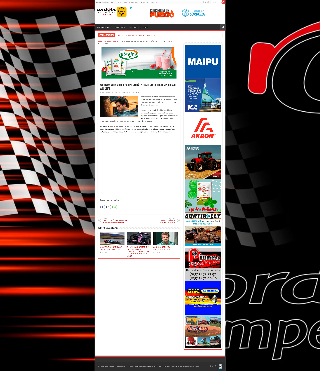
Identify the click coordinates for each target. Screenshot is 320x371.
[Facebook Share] (102, 207)
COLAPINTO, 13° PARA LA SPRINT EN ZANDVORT (111, 248)
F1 (121, 41)
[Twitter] (206, 2)
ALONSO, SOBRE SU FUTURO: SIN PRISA (161, 248)
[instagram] (208, 2)
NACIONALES (120, 27)
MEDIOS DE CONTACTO (149, 2)
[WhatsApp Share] (114, 207)
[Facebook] (203, 2)
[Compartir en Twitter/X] (108, 207)
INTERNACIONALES (104, 27)
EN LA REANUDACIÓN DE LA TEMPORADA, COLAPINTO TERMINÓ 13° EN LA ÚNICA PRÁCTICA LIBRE (138, 251)
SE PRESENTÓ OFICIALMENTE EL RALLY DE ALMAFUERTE (115, 221)
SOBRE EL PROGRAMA (131, 2)
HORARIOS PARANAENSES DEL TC (129, 35)
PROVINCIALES (134, 27)
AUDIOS (145, 27)
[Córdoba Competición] (107, 11)
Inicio (100, 41)
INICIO (119, 2)
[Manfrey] (139, 63)
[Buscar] (223, 2)
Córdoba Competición (109, 92)
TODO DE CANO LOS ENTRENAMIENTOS (167, 221)
